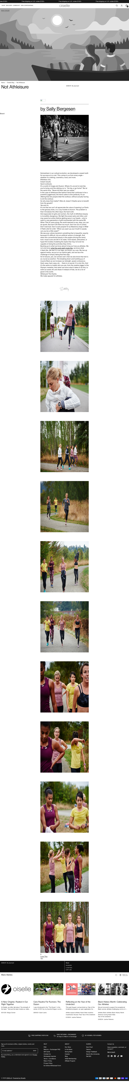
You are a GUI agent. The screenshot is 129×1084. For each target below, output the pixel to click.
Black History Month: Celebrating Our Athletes (112, 1003)
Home (3, 82)
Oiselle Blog (10, 82)
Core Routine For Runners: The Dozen (47, 1003)
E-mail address (7, 1050)
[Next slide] (120, 975)
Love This (43, 956)
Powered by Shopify (19, 1078)
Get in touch (111, 1052)
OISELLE (9, 1078)
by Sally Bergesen (57, 109)
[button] (116, 5)
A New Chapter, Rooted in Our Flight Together (14, 1003)
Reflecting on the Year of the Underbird (78, 1003)
